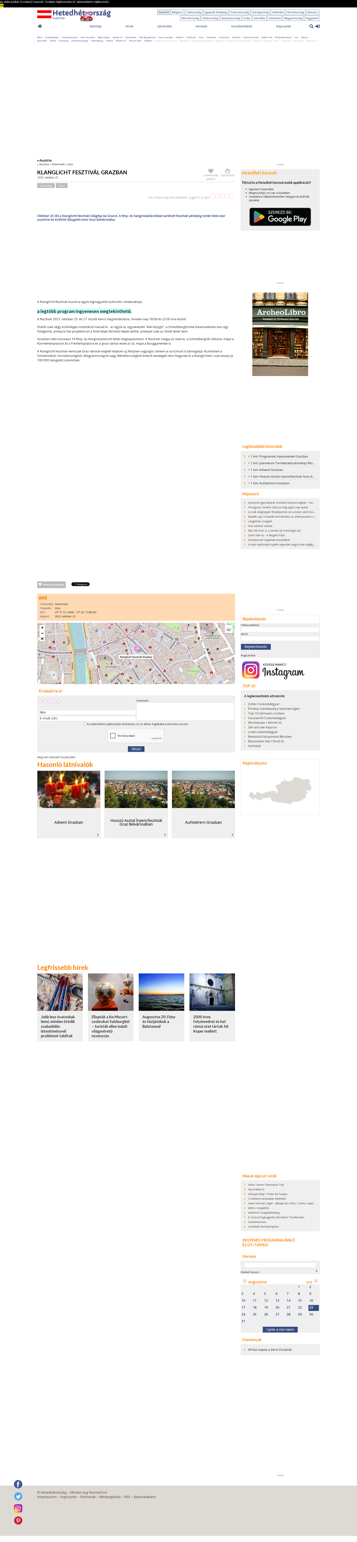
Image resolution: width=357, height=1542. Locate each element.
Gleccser (311, 40)
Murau (304, 37)
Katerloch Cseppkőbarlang (263, 1212)
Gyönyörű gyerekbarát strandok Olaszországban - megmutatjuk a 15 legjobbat (295, 502)
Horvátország (295, 12)
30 (311, 1314)
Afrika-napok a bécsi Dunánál (270, 1349)
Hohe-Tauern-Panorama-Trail (266, 1184)
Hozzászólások (241, 26)
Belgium (177, 12)
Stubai (109, 40)
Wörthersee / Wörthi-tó (265, 722)
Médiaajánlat (110, 1497)
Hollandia (278, 12)
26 (266, 1314)
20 (277, 1307)
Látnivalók (164, 26)
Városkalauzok (70, 37)
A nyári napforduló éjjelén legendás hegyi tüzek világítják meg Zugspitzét (291, 544)
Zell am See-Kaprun (262, 727)
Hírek (129, 26)
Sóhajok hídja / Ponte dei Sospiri (267, 1194)
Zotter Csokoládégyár (264, 704)
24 (243, 1314)
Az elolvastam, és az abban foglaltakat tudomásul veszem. (137, 724)
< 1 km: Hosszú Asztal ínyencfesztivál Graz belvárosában (289, 476)
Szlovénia (275, 18)
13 (277, 1301)
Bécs (39, 37)
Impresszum (47, 1497)
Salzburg (63, 40)
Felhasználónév (250, 625)
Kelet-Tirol (267, 37)
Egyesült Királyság (216, 12)
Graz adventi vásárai (260, 526)
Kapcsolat (283, 26)
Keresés (201, 26)
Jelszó (244, 634)
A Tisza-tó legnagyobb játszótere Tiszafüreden (276, 1217)
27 (277, 1314)
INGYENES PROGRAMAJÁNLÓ (268, 1240)
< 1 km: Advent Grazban (265, 470)
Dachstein (131, 37)
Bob (276, 40)
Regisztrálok (248, 655)
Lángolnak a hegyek (260, 521)
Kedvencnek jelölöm (53, 584)
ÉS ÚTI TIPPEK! (255, 1245)
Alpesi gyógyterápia (202, 40)
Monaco (313, 12)
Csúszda (286, 40)
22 (300, 1307)
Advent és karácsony (166, 40)
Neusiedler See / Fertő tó (266, 741)
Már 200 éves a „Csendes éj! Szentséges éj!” (274, 530)
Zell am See (135, 40)
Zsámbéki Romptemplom (263, 1226)
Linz (296, 37)
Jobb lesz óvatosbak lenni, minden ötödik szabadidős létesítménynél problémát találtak (58, 1026)
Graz (201, 37)
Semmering (97, 40)
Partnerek (88, 1497)
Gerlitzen (191, 37)
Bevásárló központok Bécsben (270, 736)
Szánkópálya (52, 37)
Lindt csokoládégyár (263, 732)
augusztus (257, 1281)
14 (288, 1301)
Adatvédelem (145, 1497)
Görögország (260, 12)
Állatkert (184, 40)
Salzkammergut (79, 40)
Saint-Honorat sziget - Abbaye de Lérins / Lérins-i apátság (282, 1203)
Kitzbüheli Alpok (283, 37)
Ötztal (53, 40)
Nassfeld (42, 40)
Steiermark (58, 164)
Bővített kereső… (251, 1272)
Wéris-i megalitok (258, 1208)
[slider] (222, 196)
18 (255, 1307)
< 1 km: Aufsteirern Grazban (268, 483)
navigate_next (316, 1271)
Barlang (267, 40)
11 (255, 1301)
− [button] (42, 633)
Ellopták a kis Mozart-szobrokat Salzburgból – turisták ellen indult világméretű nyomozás (111, 1026)
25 (255, 1314)
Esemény (298, 40)
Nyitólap (96, 26)
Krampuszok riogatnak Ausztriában (269, 540)
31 (243, 1321)
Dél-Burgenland (147, 37)
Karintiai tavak (251, 37)
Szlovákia (259, 18)
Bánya (257, 40)
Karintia (236, 37)
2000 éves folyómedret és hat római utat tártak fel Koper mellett (210, 1024)
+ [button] (42, 627)
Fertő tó (180, 37)
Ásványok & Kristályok (239, 40)
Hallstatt (211, 37)
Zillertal (148, 40)
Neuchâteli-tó (256, 1189)
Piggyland (312, 18)
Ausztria (164, 12)
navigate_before (244, 1281)
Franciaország (240, 12)
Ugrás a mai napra (280, 1329)
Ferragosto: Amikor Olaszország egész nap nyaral (278, 507)
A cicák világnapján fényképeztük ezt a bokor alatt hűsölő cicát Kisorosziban (294, 512)
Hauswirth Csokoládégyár (267, 718)
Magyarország (293, 18)
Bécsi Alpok (104, 37)
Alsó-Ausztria (88, 37)
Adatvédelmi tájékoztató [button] (93, 2)
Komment (142, 700)
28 (288, 1314)
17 (243, 1307)
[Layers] (229, 629)
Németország (190, 18)
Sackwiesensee (257, 1222)
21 (288, 1307)
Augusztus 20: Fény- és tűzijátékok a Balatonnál (159, 1021)
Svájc (246, 18)
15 (300, 1301)
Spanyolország (230, 18)
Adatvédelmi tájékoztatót (106, 724)
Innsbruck (224, 37)
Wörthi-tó (121, 40)
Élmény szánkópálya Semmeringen (274, 709)
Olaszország (210, 18)
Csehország (193, 12)
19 (266, 1307)
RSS (127, 1497)
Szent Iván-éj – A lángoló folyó (266, 535)
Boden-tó (118, 37)
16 (311, 1301)
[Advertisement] (136, 261)
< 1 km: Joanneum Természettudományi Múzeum (284, 463)
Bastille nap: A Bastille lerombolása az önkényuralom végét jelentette (290, 516)
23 (311, 1307)
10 (243, 1301)
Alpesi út (220, 40)
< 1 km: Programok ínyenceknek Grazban (278, 456)
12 (266, 1301)
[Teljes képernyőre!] (42, 639)
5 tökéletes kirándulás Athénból (267, 1198)
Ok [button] (2, 5)
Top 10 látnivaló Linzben (266, 713)
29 (300, 1314)
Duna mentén (166, 37)
